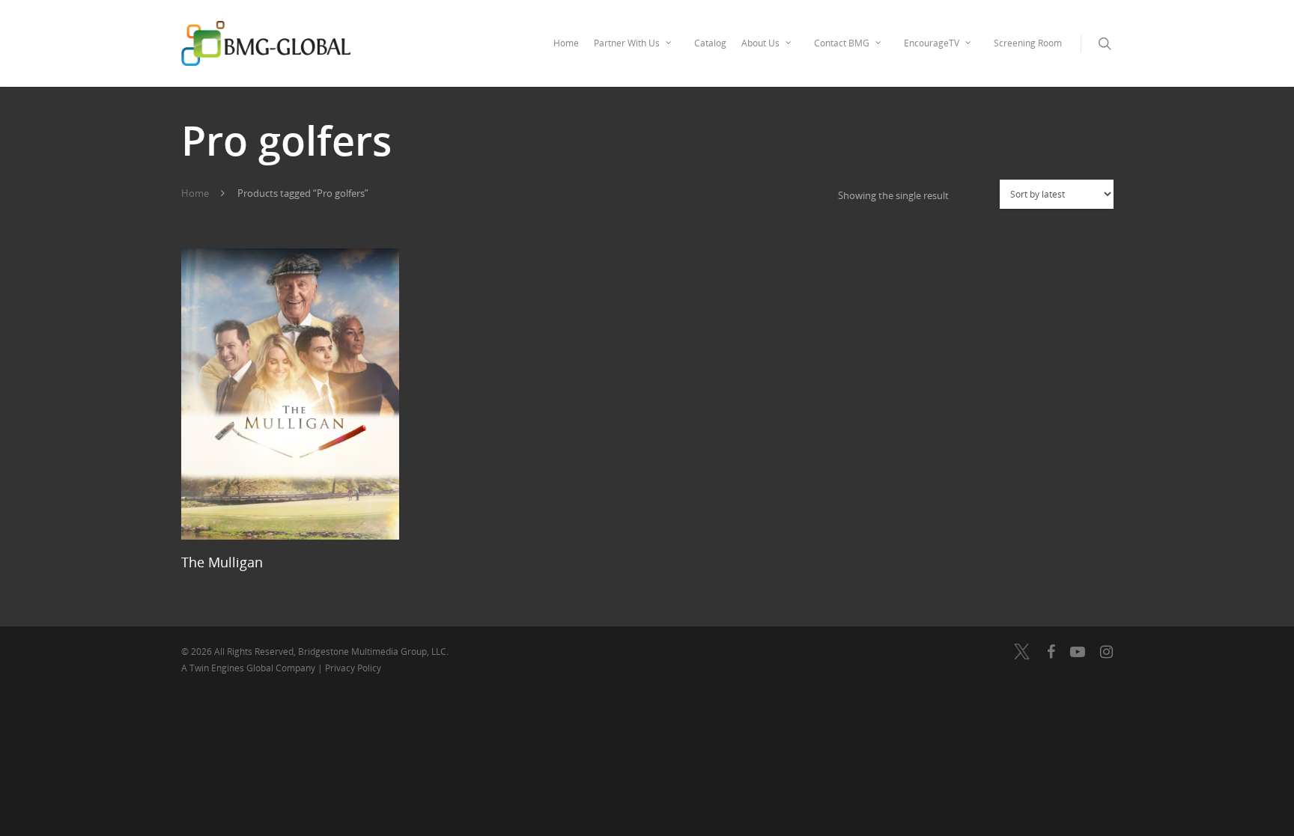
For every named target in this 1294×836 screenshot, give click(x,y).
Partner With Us (627, 43)
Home (566, 43)
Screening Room (1028, 43)
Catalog (710, 43)
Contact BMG (841, 43)
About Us (760, 43)
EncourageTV (931, 43)
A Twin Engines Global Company (249, 668)
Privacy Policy (353, 668)
